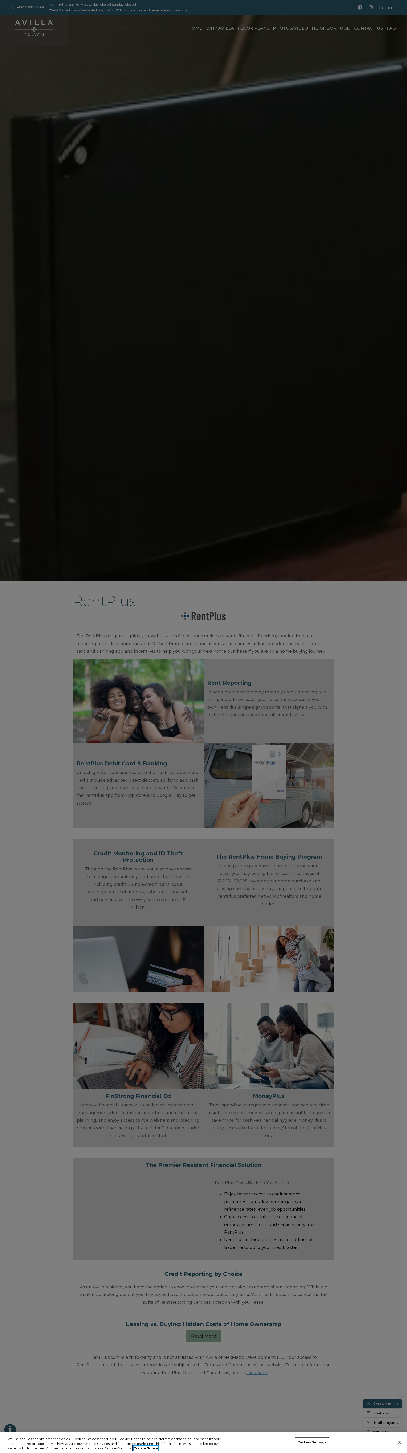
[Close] (399, 1442)
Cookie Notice (146, 1448)
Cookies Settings (311, 1442)
